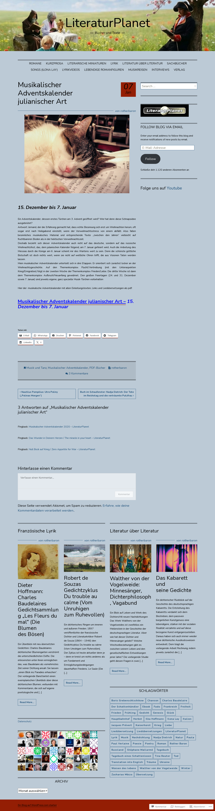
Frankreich (170, 706)
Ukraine (165, 762)
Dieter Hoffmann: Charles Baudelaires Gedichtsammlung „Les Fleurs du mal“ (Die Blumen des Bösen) (38, 610)
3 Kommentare (78, 373)
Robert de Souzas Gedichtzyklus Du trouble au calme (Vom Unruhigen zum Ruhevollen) (84, 596)
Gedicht (144, 712)
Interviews (160, 70)
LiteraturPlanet (107, 22)
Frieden (116, 712)
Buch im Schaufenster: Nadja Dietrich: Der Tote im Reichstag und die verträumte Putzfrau (107, 393)
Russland (117, 749)
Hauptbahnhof (120, 719)
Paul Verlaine (120, 743)
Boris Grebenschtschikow (127, 700)
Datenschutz (24, 721)
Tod (176, 756)
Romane (35, 63)
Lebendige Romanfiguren (104, 70)
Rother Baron (178, 743)
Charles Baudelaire (174, 700)
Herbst (137, 719)
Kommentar (124, 494)
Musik (124, 737)
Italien (187, 719)
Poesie (137, 743)
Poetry (149, 743)
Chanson (152, 700)
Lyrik (114, 63)
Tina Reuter (162, 756)
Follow (150, 159)
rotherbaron (128, 111)
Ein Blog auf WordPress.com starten (37, 805)
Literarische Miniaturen (87, 63)
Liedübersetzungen (149, 731)
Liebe (168, 725)
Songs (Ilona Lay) (44, 70)
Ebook (146, 706)
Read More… (27, 702)
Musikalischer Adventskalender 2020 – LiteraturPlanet (59, 426)
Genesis (158, 712)
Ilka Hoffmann (155, 719)
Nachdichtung (141, 737)
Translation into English (127, 762)
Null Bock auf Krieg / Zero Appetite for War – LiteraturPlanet (62, 449)
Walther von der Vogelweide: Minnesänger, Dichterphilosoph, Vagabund (130, 591)
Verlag (179, 70)
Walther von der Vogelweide (159, 768)
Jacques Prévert (121, 725)
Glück (170, 712)
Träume (151, 762)
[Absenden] (195, 86)
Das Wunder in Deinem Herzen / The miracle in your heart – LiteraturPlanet (69, 438)
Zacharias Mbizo (121, 774)
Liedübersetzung (122, 731)
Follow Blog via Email (162, 127)
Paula (190, 737)
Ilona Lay (173, 719)
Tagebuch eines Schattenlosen (131, 756)
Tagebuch (163, 749)
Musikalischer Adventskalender (68, 368)
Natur (179, 737)
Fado (157, 706)
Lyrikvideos (71, 70)
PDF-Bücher (97, 368)
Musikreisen (137, 70)
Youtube (174, 188)
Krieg (157, 725)
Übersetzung (144, 774)
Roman (161, 743)
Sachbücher (177, 63)
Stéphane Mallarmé (140, 749)
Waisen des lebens (123, 768)
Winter (185, 768)
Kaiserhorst (143, 725)
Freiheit (186, 706)
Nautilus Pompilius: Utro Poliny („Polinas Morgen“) (39, 393)
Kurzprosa (54, 63)
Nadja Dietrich (162, 737)
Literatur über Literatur (142, 63)
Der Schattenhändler (125, 706)
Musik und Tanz (36, 368)
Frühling (130, 712)
